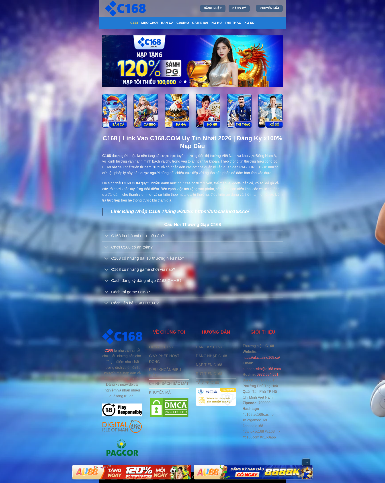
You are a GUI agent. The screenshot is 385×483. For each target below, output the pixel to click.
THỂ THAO (233, 22)
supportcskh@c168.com (262, 369)
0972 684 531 (268, 374)
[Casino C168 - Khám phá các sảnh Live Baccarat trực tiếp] (145, 111)
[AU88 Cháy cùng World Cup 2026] (253, 472)
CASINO (182, 22)
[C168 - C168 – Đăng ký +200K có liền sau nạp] (125, 8)
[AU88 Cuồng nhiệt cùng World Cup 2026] (131, 472)
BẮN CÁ (167, 22)
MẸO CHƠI (149, 22)
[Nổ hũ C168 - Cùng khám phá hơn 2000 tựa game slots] (208, 111)
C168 (134, 22)
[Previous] (111, 61)
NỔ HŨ (216, 22)
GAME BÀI (200, 22)
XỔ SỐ (249, 22)
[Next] (274, 61)
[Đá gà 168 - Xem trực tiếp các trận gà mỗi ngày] (177, 111)
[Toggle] (106, 236)
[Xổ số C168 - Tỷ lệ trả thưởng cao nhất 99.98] (270, 111)
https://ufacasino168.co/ (222, 211)
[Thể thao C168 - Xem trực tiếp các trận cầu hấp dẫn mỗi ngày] (239, 111)
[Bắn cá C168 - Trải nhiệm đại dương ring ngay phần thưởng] (114, 111)
